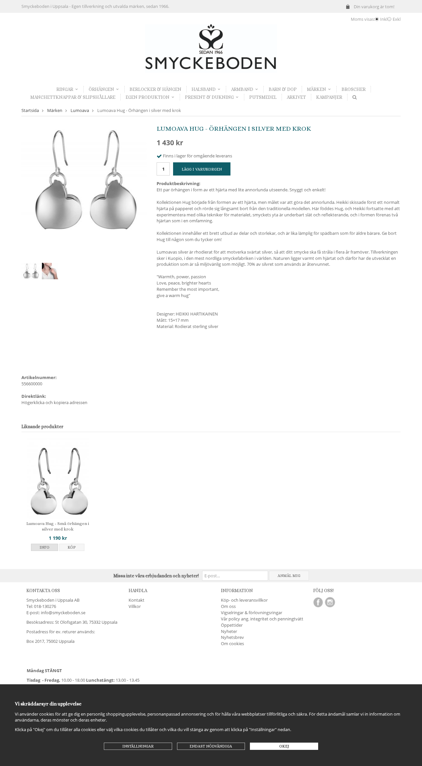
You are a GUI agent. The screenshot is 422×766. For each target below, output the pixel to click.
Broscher (354, 89)
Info (44, 547)
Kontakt (136, 600)
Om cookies (232, 643)
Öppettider (232, 625)
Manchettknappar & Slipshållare (72, 97)
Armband (242, 89)
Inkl (383, 19)
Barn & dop (283, 89)
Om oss (228, 606)
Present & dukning (209, 97)
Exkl (397, 19)
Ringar (64, 89)
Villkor (135, 606)
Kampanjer (329, 97)
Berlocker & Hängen (155, 89)
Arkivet (296, 97)
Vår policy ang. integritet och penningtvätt (262, 619)
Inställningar (138, 746)
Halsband (204, 89)
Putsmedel (263, 97)
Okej (284, 746)
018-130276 (45, 606)
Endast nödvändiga (211, 746)
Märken (316, 89)
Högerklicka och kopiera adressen (54, 402)
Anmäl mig (289, 575)
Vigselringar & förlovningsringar (251, 613)
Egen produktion (147, 97)
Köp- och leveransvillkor (244, 600)
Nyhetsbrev (232, 637)
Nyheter (229, 631)
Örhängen (101, 89)
